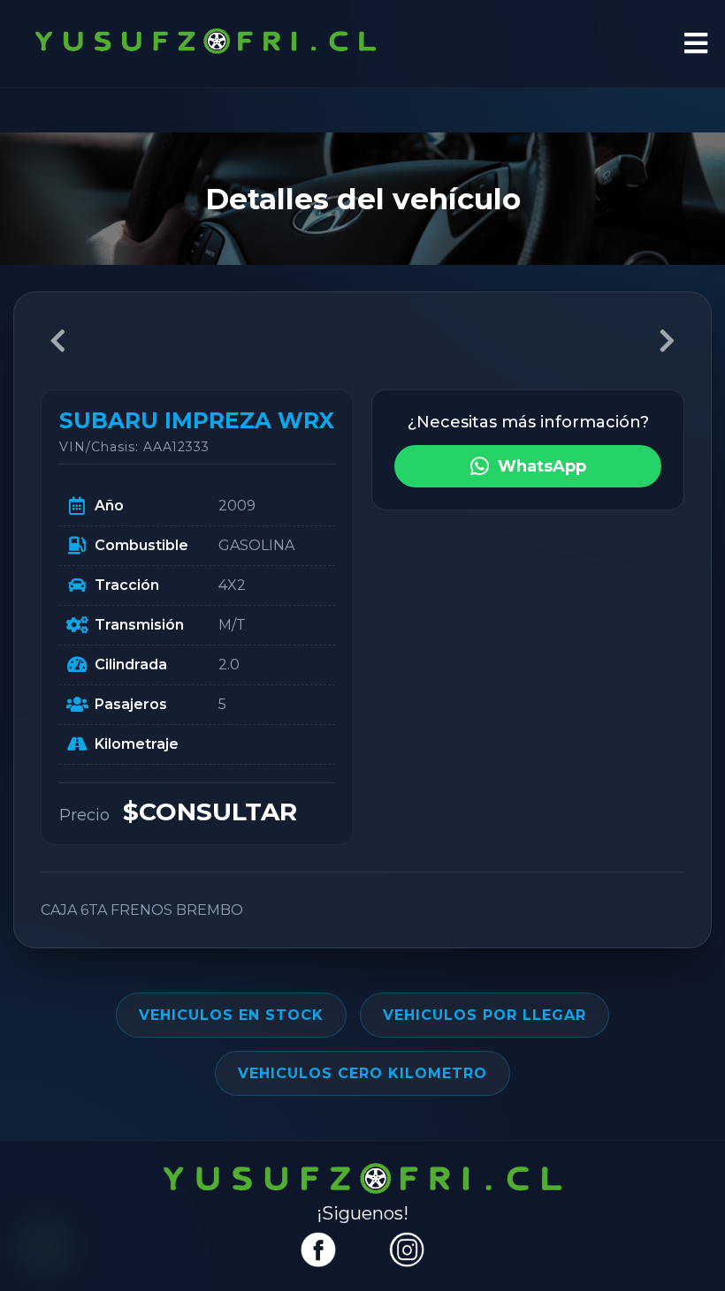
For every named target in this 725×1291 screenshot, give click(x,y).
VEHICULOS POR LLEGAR (484, 1015)
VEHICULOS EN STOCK (231, 1015)
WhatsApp (542, 466)
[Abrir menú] (696, 44)
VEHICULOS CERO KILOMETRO (362, 1073)
